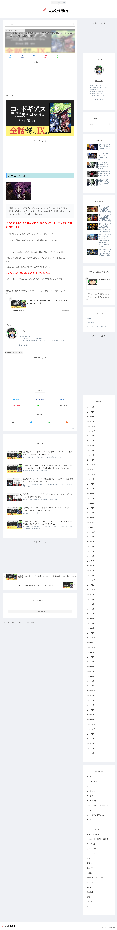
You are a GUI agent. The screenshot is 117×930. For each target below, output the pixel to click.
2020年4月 (91, 671)
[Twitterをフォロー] (22, 345)
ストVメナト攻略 (93, 834)
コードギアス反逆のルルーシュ (14, 352)
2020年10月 (91, 647)
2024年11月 (91, 426)
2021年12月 (91, 580)
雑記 (88, 906)
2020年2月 (91, 676)
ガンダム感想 (92, 801)
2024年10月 (91, 431)
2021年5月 (91, 614)
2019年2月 (91, 715)
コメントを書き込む (40, 611)
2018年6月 (91, 748)
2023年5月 (91, 498)
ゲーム (89, 810)
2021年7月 (91, 604)
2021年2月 (91, 628)
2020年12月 (91, 638)
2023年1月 (91, 518)
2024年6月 (91, 441)
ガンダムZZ (91, 796)
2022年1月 (91, 575)
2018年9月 (91, 734)
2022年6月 (91, 551)
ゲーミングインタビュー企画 (97, 806)
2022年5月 (91, 556)
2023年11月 (91, 470)
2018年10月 (91, 729)
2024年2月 (91, 455)
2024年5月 (91, 446)
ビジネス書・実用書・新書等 (97, 839)
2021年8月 (91, 599)
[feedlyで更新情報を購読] (24, 345)
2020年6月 (91, 667)
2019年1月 (91, 720)
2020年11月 (91, 643)
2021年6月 (91, 609)
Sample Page (91, 318)
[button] (73, 24)
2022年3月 (91, 566)
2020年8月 (91, 657)
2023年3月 (91, 508)
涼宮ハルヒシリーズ (94, 882)
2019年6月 (91, 700)
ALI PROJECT (92, 777)
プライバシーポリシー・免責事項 (96, 326)
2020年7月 (91, 662)
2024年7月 (91, 436)
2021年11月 (91, 585)
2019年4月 (91, 705)
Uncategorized (92, 781)
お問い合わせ (90, 322)
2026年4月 (91, 417)
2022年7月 (91, 546)
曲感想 (89, 873)
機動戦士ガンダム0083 (95, 878)
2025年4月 (91, 422)
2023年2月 (91, 513)
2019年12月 (91, 686)
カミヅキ (22, 331)
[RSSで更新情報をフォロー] (27, 345)
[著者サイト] (19, 345)
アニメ (89, 786)
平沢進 (89, 863)
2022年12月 (91, 522)
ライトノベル (92, 849)
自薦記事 (90, 892)
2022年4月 (91, 561)
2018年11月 (91, 724)
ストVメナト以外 (93, 830)
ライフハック (92, 854)
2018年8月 (91, 739)
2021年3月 (91, 623)
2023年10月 (91, 474)
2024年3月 (91, 450)
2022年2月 (91, 571)
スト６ (89, 820)
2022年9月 (91, 537)
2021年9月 (91, 595)
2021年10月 (91, 590)
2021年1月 (91, 633)
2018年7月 (91, 744)
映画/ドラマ (91, 868)
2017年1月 (91, 753)
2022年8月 (91, 542)
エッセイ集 (91, 791)
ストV (89, 825)
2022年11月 (91, 527)
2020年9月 (91, 652)
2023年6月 (91, 494)
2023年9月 (91, 479)
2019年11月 (91, 691)
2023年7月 (91, 489)
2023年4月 (91, 503)
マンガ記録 (91, 844)
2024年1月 (91, 460)
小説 (88, 858)
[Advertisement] (40, 76)
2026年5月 (91, 412)
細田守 (89, 887)
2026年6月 (91, 407)
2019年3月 (91, 710)
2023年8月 (91, 484)
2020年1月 (91, 681)
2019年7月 (91, 695)
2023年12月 (91, 465)
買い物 (89, 902)
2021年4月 (91, 619)
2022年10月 (91, 532)
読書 (88, 897)
